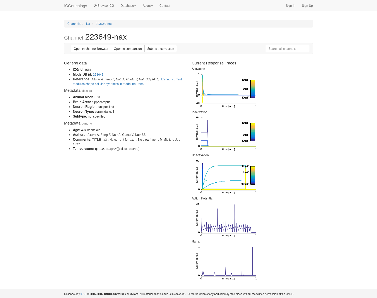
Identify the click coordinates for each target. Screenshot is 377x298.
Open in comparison (128, 48)
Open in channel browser (91, 48)
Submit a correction (160, 48)
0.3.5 (83, 294)
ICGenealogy (75, 5)
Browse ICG (105, 5)
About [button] (147, 5)
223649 (98, 74)
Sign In (290, 5)
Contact (164, 5)
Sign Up (307, 5)
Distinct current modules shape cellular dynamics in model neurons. (127, 81)
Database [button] (127, 5)
